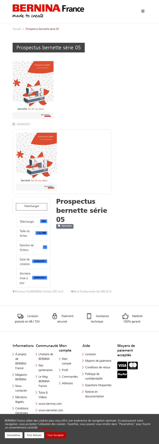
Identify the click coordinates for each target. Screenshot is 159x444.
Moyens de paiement (98, 361)
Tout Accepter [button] (55, 435)
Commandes (70, 376)
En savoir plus (47, 427)
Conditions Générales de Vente (21, 412)
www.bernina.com (50, 404)
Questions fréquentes (98, 385)
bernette (66, 225)
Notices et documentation (94, 394)
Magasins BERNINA (21, 377)
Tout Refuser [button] (34, 435)
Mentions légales (21, 399)
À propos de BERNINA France (20, 361)
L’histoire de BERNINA (46, 356)
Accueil (17, 29)
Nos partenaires (46, 368)
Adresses (67, 383)
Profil (65, 370)
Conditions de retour (97, 367)
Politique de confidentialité (94, 376)
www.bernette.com (51, 410)
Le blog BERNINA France (44, 381)
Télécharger (31, 206)
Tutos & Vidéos (43, 395)
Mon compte (66, 361)
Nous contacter (21, 388)
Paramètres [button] (13, 435)
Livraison (90, 354)
